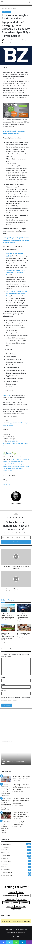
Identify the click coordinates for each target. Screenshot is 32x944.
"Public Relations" (7, 872)
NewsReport (7, 40)
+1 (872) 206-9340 (13, 441)
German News (6, 869)
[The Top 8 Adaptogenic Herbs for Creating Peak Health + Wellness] (6, 826)
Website (3, 690)
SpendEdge (6, 395)
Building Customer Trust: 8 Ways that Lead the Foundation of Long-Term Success (8, 616)
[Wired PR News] (11, 2)
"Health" (4, 867)
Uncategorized (6, 861)
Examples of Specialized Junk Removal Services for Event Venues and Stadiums (7, 636)
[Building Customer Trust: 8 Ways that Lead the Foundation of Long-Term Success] (8, 608)
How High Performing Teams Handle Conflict (23, 634)
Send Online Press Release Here (16, 932)
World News (6, 847)
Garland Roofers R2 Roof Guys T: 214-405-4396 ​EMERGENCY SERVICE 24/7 (22, 814)
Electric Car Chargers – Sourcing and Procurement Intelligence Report (16, 293)
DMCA (17, 929)
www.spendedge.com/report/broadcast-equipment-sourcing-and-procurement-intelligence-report (16, 240)
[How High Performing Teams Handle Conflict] (24, 627)
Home (5, 8)
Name (3, 677)
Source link (6, 484)
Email (3, 684)
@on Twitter (5, 915)
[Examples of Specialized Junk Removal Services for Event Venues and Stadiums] (8, 627)
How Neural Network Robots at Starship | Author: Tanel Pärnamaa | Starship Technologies (21, 801)
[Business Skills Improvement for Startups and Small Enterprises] (24, 608)
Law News (5, 858)
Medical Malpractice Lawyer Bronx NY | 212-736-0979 (21, 777)
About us (11, 929)
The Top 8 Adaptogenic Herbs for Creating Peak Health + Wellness (20, 822)
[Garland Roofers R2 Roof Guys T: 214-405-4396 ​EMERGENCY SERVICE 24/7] (6, 815)
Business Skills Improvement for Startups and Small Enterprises (22, 616)
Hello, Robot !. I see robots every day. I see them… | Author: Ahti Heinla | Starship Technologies (21, 786)
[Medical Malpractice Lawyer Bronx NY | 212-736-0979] (6, 779)
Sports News (6, 855)
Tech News (5, 852)
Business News (12, 8)
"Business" (5, 864)
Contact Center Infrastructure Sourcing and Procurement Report (15, 272)
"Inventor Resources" (8, 875)
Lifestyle (4, 850)
